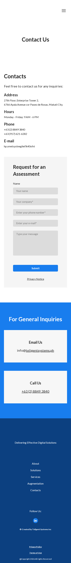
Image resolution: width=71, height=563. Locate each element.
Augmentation (35, 483)
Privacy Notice (35, 279)
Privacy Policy (35, 547)
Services (35, 476)
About (35, 463)
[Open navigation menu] (63, 10)
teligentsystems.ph (40, 350)
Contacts (35, 490)
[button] (35, 520)
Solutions (35, 470)
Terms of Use (35, 553)
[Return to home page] (32, 10)
